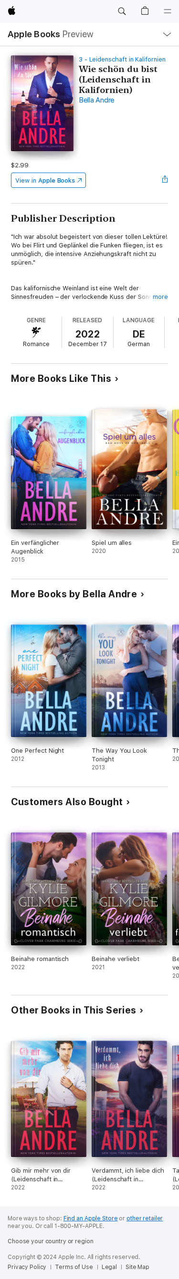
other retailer (144, 1218)
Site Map (137, 1267)
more (160, 296)
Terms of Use (74, 1267)
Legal (109, 1267)
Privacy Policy (27, 1267)
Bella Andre (97, 100)
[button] (121, 11)
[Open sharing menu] (165, 180)
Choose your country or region (51, 1241)
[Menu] (167, 11)
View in (45, 180)
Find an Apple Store (90, 1218)
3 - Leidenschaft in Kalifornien (122, 59)
